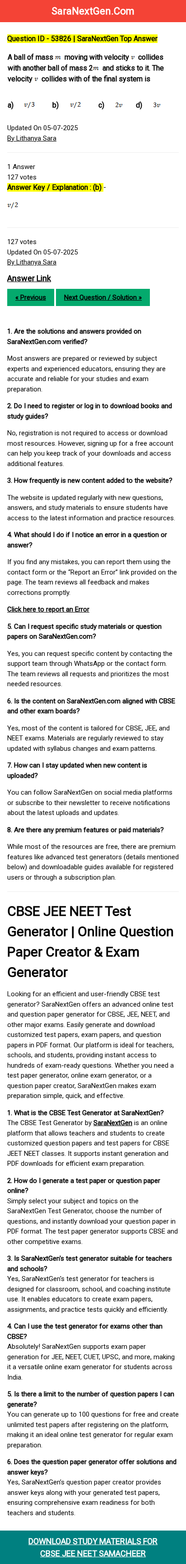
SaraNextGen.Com (93, 11)
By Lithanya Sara (31, 138)
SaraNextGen (112, 1123)
